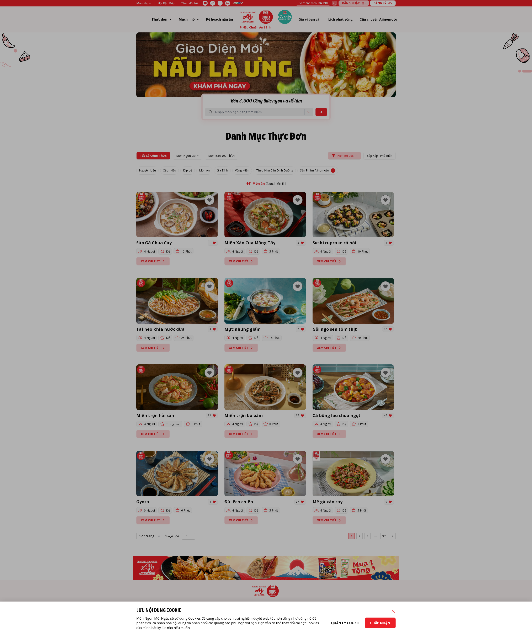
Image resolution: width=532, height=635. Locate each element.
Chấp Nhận (380, 623)
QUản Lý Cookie (345, 623)
